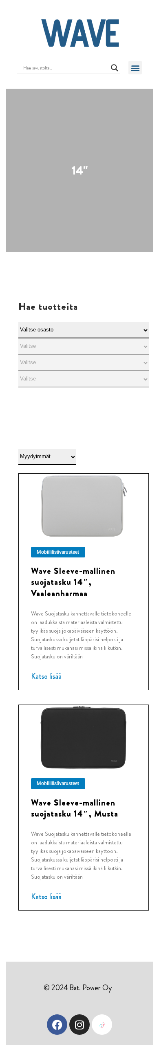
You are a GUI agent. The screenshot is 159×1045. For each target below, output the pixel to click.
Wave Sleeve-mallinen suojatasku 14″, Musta (74, 808)
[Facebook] (57, 1024)
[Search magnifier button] (114, 68)
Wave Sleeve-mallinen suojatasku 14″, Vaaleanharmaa (73, 582)
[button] (135, 67)
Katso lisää (46, 676)
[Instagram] (79, 1024)
